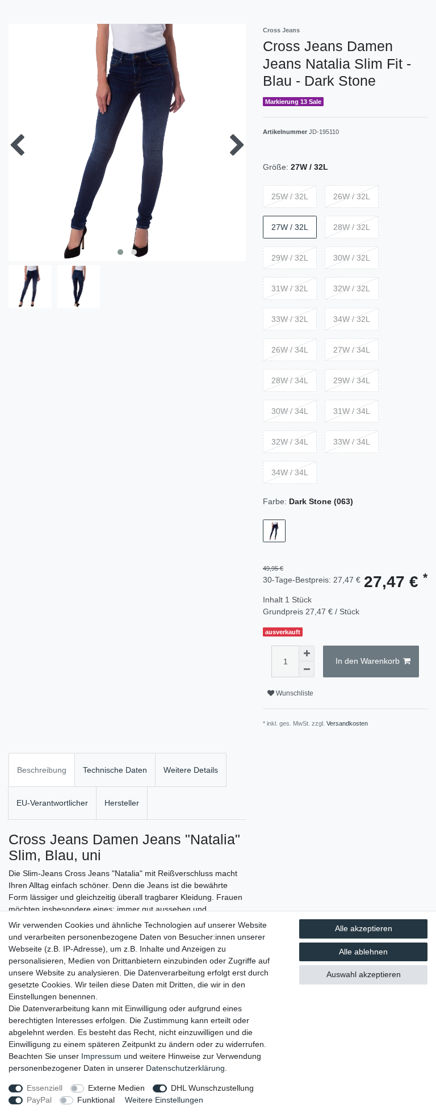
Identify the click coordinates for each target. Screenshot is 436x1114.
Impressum (101, 1056)
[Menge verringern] (307, 669)
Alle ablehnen (363, 951)
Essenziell (44, 1087)
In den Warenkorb (368, 660)
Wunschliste (293, 693)
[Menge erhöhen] (307, 653)
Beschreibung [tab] (41, 769)
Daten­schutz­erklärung (185, 1068)
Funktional (96, 1099)
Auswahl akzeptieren (363, 974)
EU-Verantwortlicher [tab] (52, 802)
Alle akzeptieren (363, 928)
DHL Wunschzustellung (212, 1087)
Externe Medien (116, 1087)
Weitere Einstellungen (164, 1099)
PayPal (39, 1099)
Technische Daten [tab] (115, 769)
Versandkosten (347, 723)
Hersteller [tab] (121, 802)
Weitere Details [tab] (191, 769)
